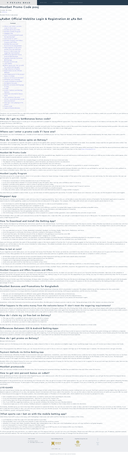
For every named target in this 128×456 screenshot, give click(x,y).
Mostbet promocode (10, 62)
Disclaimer (73, 453)
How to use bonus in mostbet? (14, 78)
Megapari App (8, 33)
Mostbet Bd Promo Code (12, 30)
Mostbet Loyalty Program (12, 31)
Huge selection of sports (12, 69)
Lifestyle (58, 2)
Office (43, 2)
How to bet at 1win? (10, 38)
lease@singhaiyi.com (36, 442)
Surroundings (76, 2)
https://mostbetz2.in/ (88, 149)
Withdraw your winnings (12, 79)
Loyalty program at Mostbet (13, 81)
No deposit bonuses (10, 83)
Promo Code (8, 106)
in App (6, 88)
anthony (4, 12)
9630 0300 (34, 441)
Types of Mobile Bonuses (12, 108)
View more (54, 448)
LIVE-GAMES (8, 63)
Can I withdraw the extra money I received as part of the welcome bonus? (14, 99)
